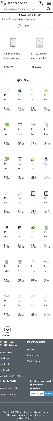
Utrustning (30, 19)
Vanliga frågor (33, 361)
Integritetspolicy (7, 394)
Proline (19, 19)
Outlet (11, 19)
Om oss (30, 349)
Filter (26, 25)
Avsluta (36, 388)
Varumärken (6, 352)
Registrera (38, 384)
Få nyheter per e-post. (41, 381)
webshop (28, 415)
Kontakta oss (33, 355)
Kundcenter (5, 364)
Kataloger (4, 358)
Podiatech (4, 370)
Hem (4, 19)
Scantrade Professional (11, 376)
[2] (6, 328)
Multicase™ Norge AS (26, 418)
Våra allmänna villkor (9, 388)
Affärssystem (13, 415)
